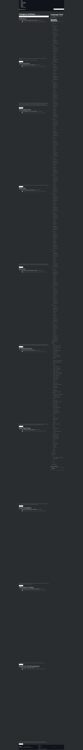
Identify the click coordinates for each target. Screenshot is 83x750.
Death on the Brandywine (29, 666)
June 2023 (54, 278)
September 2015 (55, 135)
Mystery (25, 667)
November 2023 (55, 282)
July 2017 (54, 165)
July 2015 (54, 126)
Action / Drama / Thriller (57, 350)
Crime (54, 381)
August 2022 (55, 252)
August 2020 (55, 214)
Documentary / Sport (56, 397)
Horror (54, 422)
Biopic (54, 363)
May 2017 (54, 168)
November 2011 (55, 59)
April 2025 (54, 305)
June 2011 (54, 54)
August (54, 139)
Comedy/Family (55, 378)
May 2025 (54, 317)
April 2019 (54, 194)
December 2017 (55, 161)
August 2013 (55, 83)
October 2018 (55, 190)
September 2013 (55, 98)
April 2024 (54, 288)
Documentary (23, 509)
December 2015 (55, 122)
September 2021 (55, 248)
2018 (52, 174)
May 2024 (54, 298)
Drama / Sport (55, 409)
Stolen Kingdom (25, 508)
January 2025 (55, 311)
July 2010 (54, 37)
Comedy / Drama (24, 270)
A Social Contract (25, 348)
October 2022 (55, 265)
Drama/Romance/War (56, 412)
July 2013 (54, 89)
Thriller (31, 429)
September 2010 (55, 43)
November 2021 (55, 245)
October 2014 (55, 115)
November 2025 (55, 318)
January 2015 (55, 125)
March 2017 (55, 167)
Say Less (22, 269)
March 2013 (55, 92)
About (22, 1)
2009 (52, 25)
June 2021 (54, 240)
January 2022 (55, 256)
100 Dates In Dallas (26, 587)
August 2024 (55, 289)
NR (33, 20)
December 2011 (55, 48)
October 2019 (55, 209)
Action (54, 344)
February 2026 (55, 327)
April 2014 (54, 100)
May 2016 (54, 151)
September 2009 (55, 30)
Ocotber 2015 (55, 134)
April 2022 (54, 250)
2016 (52, 137)
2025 (52, 304)
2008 (52, 22)
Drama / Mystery (55, 406)
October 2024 (55, 301)
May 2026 (54, 334)
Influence (22, 19)
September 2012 (55, 79)
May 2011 (54, 57)
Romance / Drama (56, 434)
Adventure (55, 353)
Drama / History (55, 403)
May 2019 (54, 206)
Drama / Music (55, 404)
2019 (52, 193)
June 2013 (54, 90)
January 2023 (55, 275)
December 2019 (55, 197)
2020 (52, 212)
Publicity (22, 5)
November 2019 (55, 207)
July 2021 (54, 239)
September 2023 (55, 285)
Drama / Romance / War (56, 407)
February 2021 (55, 236)
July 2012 (54, 70)
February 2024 (55, 292)
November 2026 (31, 20)
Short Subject (54, 464)
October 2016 (55, 154)
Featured (27, 20)
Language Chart (23, 3)
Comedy (54, 365)
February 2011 (55, 50)
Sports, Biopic (55, 443)
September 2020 (55, 229)
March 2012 (55, 73)
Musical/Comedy (55, 428)
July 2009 (54, 27)
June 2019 (54, 203)
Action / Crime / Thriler (56, 347)
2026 (52, 323)
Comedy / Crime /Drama (56, 368)
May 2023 (54, 281)
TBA (53, 461)
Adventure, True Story (57, 356)
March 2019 (55, 204)
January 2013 (55, 87)
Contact (22, 6)
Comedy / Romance (56, 375)
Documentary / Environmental (58, 394)
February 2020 (55, 217)
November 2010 (55, 40)
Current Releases (23, 2)
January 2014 (55, 106)
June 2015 (54, 128)
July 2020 (54, 220)
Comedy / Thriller (24, 20)
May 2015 (54, 131)
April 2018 (54, 175)
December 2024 (55, 291)
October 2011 (55, 60)
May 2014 (54, 112)
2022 (52, 249)
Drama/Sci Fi (55, 413)
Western (54, 450)
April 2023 (54, 269)
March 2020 (55, 223)
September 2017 (55, 173)
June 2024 (53, 452)
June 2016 (54, 148)
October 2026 (29, 667)
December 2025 (55, 308)
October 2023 (55, 284)
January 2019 (55, 200)
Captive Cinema (23, 7)
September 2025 (55, 321)
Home (20, 16)
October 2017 (55, 171)
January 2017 (55, 164)
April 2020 (54, 213)
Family (54, 416)
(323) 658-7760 (40, 746)
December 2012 (55, 67)
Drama (54, 398)
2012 (52, 63)
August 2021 (55, 233)
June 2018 (54, 184)
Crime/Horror (55, 387)
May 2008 (54, 23)
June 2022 (54, 259)
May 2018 (54, 187)
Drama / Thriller (55, 410)
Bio (53, 359)
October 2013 (55, 96)
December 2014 (55, 103)
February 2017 (55, 162)
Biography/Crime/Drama (57, 362)
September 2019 (55, 210)
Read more (21, 61)
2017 (52, 157)
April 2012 (54, 64)
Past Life (22, 188)
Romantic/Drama (55, 437)
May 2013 (54, 93)
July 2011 (54, 53)
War (53, 449)
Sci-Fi (54, 440)
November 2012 (55, 76)
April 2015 (54, 119)
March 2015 (55, 129)
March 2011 (55, 56)
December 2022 (55, 253)
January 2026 (55, 328)
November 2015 (55, 132)
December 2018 (55, 178)
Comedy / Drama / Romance (57, 372)
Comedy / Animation (56, 366)
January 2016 (55, 145)
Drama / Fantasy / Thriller (57, 401)
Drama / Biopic (55, 400)
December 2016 (55, 142)
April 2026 (54, 324)
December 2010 (55, 34)
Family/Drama (55, 419)
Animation (54, 357)
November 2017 (55, 170)
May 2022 (54, 262)
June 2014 (54, 109)
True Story (55, 447)
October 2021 (55, 246)
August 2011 (55, 47)
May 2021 (54, 243)
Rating (53, 455)
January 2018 (55, 181)
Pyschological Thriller (57, 431)
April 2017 (54, 158)
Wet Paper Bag (25, 428)
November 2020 (55, 226)
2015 (52, 118)
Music (54, 425)
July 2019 (54, 201)
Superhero (55, 444)
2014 (52, 99)
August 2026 (55, 325)
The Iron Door (24, 63)
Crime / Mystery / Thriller (57, 384)
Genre (53, 343)
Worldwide (36, 20)
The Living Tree (25, 110)
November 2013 (55, 95)
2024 (52, 287)
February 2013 (55, 86)
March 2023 (55, 279)
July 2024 (54, 295)
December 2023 (55, 272)
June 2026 (54, 331)
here (54, 16)
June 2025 (54, 314)
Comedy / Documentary (57, 369)
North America (54, 453)
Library (22, 4)
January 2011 (55, 51)
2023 (52, 268)
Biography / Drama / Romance (57, 360)
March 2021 (55, 242)
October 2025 (55, 320)
